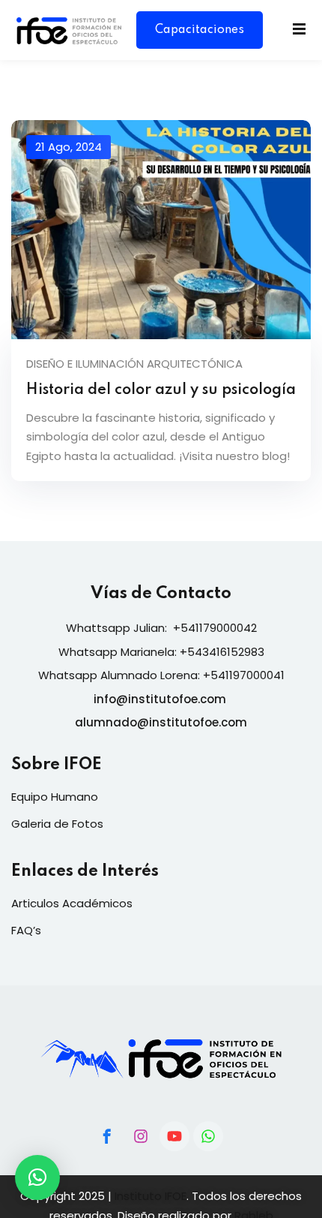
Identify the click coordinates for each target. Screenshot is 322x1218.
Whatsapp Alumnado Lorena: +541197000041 (161, 675)
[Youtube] (174, 1136)
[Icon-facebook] (107, 1136)
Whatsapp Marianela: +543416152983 (161, 652)
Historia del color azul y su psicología (161, 390)
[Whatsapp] (208, 1136)
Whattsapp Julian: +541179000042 (161, 628)
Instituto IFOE (150, 1196)
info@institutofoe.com (160, 699)
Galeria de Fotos (57, 824)
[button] (37, 1177)
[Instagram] (141, 1136)
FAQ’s (26, 930)
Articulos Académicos (72, 903)
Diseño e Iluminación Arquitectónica (134, 363)
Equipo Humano (54, 796)
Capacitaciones (199, 30)
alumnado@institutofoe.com (161, 722)
